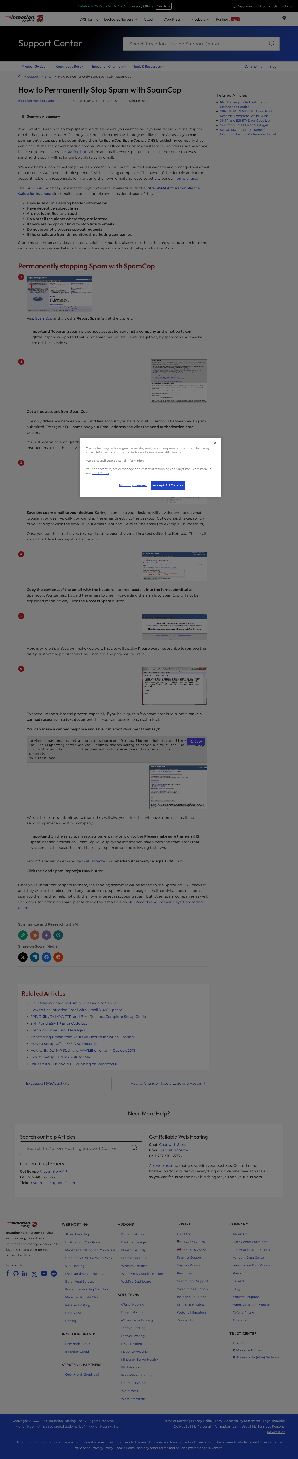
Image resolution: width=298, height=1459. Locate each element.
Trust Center (100, 473)
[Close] (215, 443)
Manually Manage (133, 485)
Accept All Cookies (168, 485)
